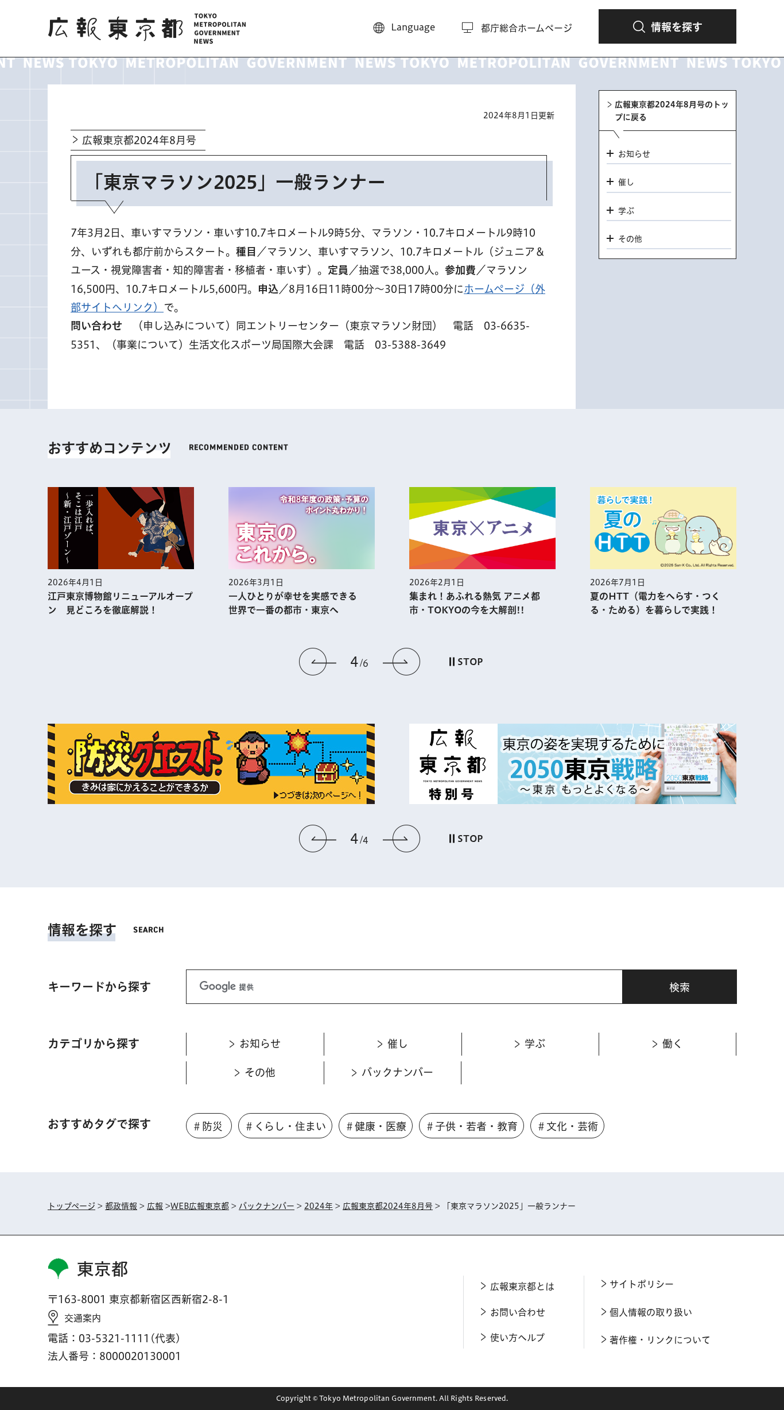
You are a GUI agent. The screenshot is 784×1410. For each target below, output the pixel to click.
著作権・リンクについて (660, 1340)
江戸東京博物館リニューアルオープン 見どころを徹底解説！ (120, 603)
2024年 (318, 1206)
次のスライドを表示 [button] (401, 661)
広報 (155, 1206)
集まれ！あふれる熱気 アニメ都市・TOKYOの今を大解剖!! (474, 603)
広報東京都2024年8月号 (139, 140)
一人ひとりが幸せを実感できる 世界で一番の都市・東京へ (297, 603)
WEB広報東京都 (199, 1206)
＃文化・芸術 (567, 1126)
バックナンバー (266, 1206)
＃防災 (207, 1126)
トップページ (71, 1206)
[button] (667, 26)
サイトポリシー (642, 1284)
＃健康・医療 (375, 1126)
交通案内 (82, 1318)
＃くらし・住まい (285, 1126)
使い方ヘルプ (517, 1337)
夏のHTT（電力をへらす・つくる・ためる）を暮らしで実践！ (655, 603)
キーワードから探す (99, 986)
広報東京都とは (522, 1286)
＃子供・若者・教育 (471, 1126)
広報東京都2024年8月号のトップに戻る (672, 111)
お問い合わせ (517, 1312)
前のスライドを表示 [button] (318, 661)
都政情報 (121, 1206)
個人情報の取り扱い (651, 1312)
